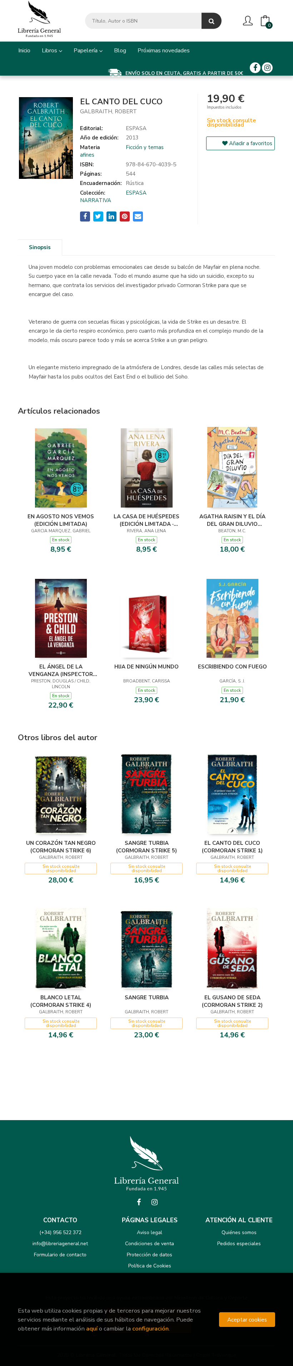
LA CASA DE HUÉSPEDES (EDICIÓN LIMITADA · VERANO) (146, 520)
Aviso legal (149, 1232)
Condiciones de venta (149, 1243)
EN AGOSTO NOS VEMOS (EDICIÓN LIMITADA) (61, 520)
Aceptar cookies (247, 1319)
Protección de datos (149, 1254)
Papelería (86, 50)
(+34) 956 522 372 (60, 1232)
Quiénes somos (239, 1232)
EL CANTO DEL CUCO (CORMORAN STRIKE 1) (232, 846)
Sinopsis (40, 247)
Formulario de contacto (60, 1254)
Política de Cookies (149, 1265)
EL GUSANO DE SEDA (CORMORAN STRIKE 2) (232, 1001)
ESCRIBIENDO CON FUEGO (232, 666)
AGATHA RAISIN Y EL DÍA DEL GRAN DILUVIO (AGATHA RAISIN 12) (232, 520)
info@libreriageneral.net (60, 1243)
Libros (50, 50)
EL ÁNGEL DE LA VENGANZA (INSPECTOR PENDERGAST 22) (61, 670)
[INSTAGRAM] (267, 67)
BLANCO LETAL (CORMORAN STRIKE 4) (60, 1001)
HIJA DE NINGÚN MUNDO (146, 666)
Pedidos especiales (239, 1243)
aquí (92, 1328)
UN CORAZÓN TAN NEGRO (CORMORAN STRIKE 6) (61, 846)
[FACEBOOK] (255, 67)
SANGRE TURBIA (147, 997)
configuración (150, 1328)
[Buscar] (212, 21)
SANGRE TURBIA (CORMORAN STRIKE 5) (146, 846)
